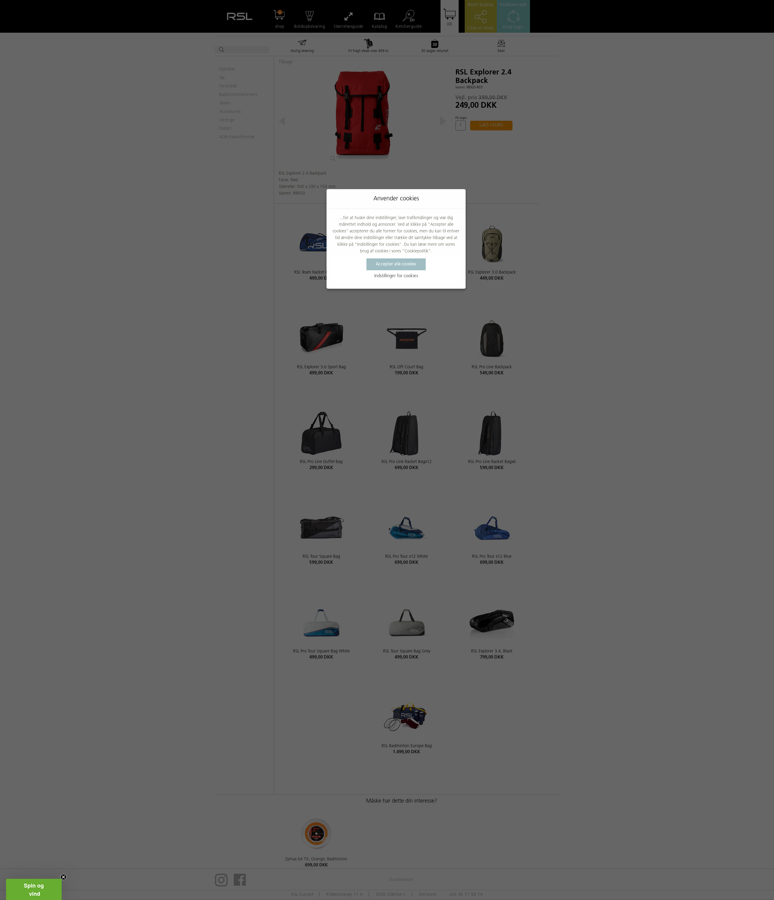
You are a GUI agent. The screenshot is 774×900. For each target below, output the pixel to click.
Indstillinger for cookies (396, 276)
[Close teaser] (63, 877)
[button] (34, 889)
